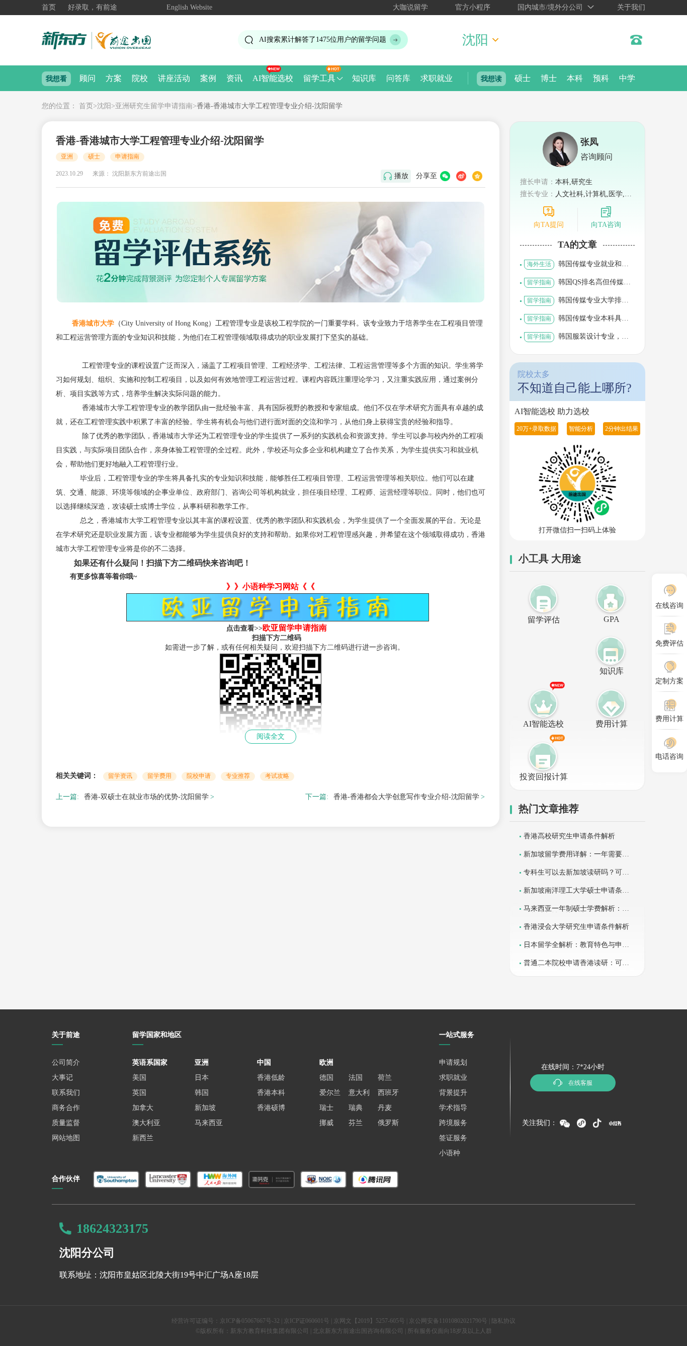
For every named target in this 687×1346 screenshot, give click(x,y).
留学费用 (159, 775)
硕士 (522, 78)
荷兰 (385, 1077)
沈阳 (104, 106)
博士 (549, 78)
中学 (627, 78)
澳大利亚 (146, 1123)
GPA (612, 619)
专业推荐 (238, 775)
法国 (356, 1077)
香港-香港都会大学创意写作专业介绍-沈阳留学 (406, 797)
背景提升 (453, 1092)
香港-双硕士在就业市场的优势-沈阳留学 (146, 797)
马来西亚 (209, 1123)
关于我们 (631, 7)
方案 (114, 78)
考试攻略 (277, 775)
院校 (140, 78)
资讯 (234, 78)
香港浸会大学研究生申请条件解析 (576, 926)
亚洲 (67, 156)
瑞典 (356, 1108)
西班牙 (388, 1092)
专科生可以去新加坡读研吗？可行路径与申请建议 (576, 875)
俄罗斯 (388, 1123)
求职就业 (436, 78)
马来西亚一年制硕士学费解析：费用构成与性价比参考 (576, 912)
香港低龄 (271, 1077)
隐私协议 (503, 1320)
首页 (49, 7)
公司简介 (66, 1062)
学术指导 (453, 1108)
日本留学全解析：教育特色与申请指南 (576, 948)
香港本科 (271, 1092)
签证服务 (453, 1138)
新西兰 (142, 1138)
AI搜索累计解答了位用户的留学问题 (322, 39)
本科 (575, 78)
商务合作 (66, 1108)
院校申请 (199, 775)
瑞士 (326, 1108)
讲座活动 (174, 78)
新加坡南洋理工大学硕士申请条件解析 (576, 894)
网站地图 (66, 1138)
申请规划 (453, 1062)
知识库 (364, 78)
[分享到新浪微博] (461, 176)
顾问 (87, 78)
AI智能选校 (272, 78)
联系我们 (66, 1092)
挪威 (326, 1123)
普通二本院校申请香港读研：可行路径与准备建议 (576, 966)
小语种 (449, 1153)
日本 (202, 1077)
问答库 (398, 78)
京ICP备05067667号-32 (250, 1320)
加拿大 (142, 1108)
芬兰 (356, 1123)
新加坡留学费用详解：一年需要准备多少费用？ (576, 857)
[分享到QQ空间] (477, 176)
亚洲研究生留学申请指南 (154, 106)
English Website (189, 7)
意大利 (359, 1092)
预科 (601, 78)
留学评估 (544, 619)
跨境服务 (453, 1123)
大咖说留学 (410, 7)
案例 (208, 78)
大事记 (62, 1077)
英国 (139, 1092)
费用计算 (611, 724)
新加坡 (205, 1108)
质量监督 (66, 1123)
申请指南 (127, 156)
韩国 (202, 1092)
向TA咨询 (606, 224)
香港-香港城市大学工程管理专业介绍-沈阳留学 (269, 106)
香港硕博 (271, 1108)
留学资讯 (120, 775)
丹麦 (385, 1108)
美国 (139, 1077)
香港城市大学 (93, 323)
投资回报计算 (544, 776)
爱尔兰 (329, 1092)
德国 (326, 1077)
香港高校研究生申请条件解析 (569, 836)
